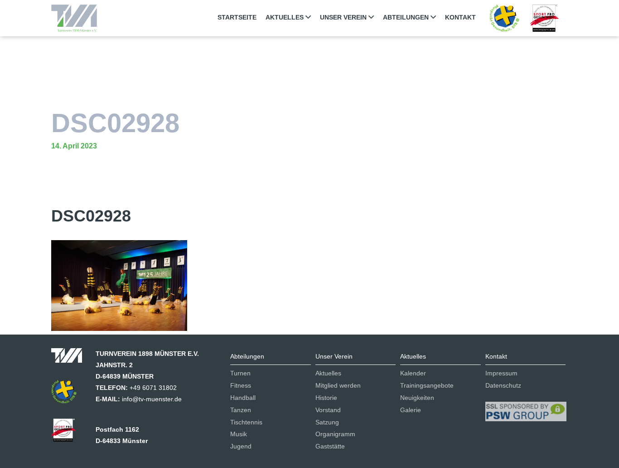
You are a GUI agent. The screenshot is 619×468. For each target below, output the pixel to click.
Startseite (237, 17)
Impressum (501, 373)
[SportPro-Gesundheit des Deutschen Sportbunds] (544, 17)
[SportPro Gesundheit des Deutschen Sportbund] (68, 433)
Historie (326, 397)
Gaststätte (330, 446)
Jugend (240, 446)
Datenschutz (503, 385)
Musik (238, 434)
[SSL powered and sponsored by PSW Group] (525, 408)
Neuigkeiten (417, 397)
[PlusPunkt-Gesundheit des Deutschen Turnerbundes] (504, 17)
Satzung (327, 422)
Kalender (413, 373)
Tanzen (240, 410)
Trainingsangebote (427, 385)
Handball (243, 397)
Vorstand (328, 410)
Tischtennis (246, 422)
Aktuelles (285, 17)
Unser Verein (344, 17)
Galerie (410, 410)
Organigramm (335, 434)
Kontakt (460, 17)
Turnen (240, 373)
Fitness (240, 385)
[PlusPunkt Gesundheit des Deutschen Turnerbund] (68, 394)
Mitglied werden (338, 385)
